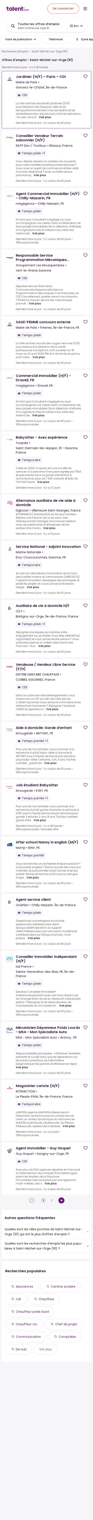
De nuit (21, 1349)
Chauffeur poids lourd (32, 1311)
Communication (28, 1337)
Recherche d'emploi (15, 51)
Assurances (24, 1286)
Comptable (67, 1337)
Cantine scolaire (63, 1286)
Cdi (18, 1299)
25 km (74, 26)
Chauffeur (46, 1299)
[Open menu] (85, 8)
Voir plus (45, 117)
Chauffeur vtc (26, 1324)
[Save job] (85, 76)
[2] (61, 1200)
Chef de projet (66, 1324)
